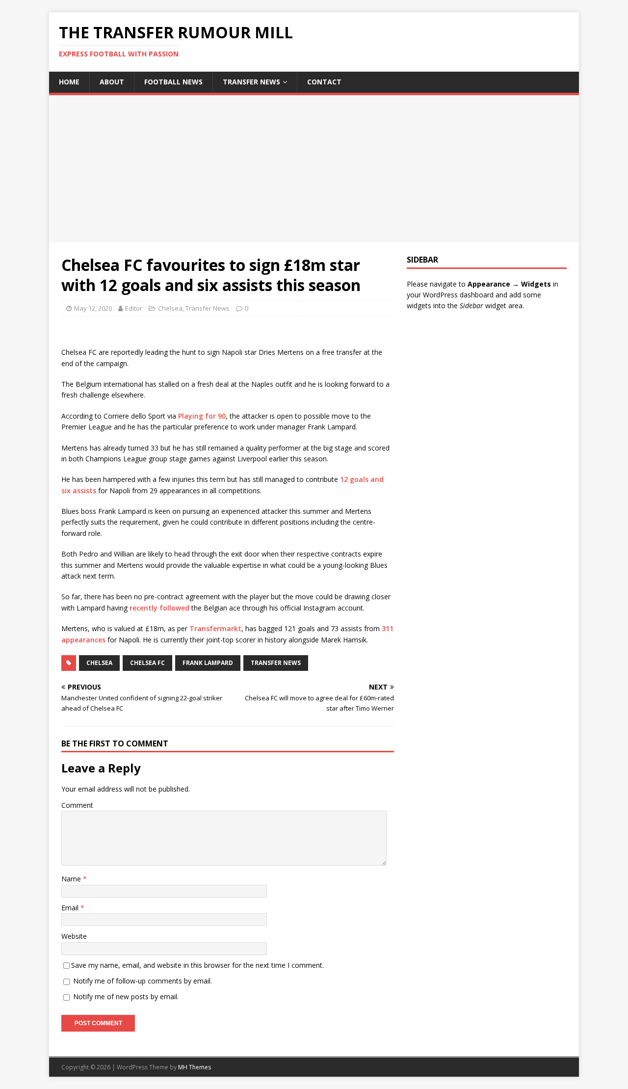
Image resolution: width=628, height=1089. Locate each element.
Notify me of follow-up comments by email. (142, 980)
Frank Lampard (208, 663)
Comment (77, 805)
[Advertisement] (314, 169)
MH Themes (194, 1067)
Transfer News (251, 81)
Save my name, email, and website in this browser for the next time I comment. (197, 965)
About (112, 81)
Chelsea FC (147, 663)
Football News (173, 81)
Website (74, 936)
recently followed (159, 607)
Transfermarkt (215, 628)
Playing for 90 (202, 416)
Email (70, 907)
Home (69, 81)
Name (72, 878)
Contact (324, 81)
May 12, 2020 (93, 308)
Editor (133, 308)
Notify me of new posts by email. (126, 996)
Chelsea (170, 308)
